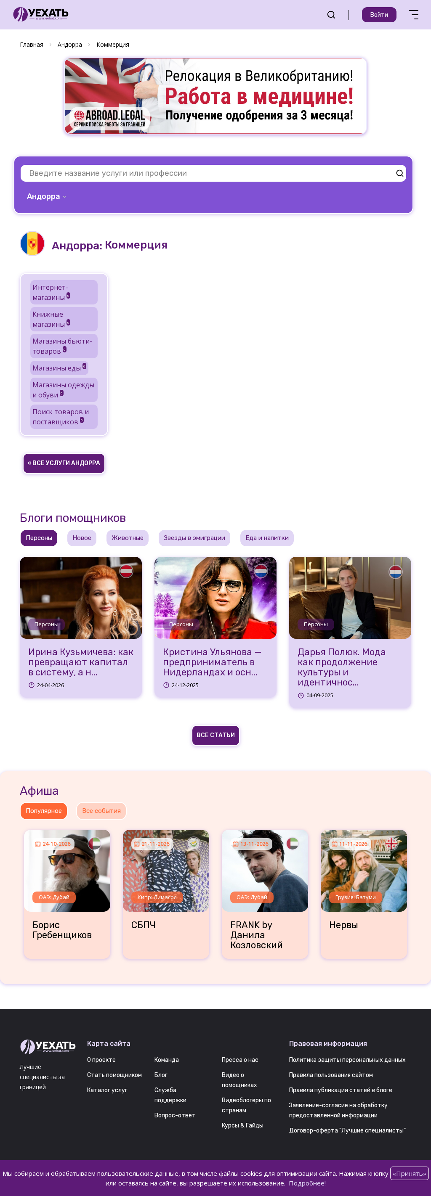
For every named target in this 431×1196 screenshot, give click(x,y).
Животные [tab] (128, 538)
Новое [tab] (81, 538)
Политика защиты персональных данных (347, 1060)
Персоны (47, 624)
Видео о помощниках (239, 1080)
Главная (31, 44)
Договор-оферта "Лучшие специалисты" (347, 1130)
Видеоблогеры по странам (246, 1105)
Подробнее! (307, 1183)
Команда (166, 1060)
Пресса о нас (240, 1060)
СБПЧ (143, 925)
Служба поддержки (170, 1095)
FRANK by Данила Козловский (256, 935)
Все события (101, 811)
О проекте (101, 1060)
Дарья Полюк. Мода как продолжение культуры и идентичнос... (342, 667)
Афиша (39, 791)
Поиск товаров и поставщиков (60, 416)
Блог (161, 1075)
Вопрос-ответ (175, 1115)
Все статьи (216, 735)
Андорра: (77, 245)
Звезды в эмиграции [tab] (194, 538)
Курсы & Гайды (242, 1125)
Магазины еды (58, 368)
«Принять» (409, 1173)
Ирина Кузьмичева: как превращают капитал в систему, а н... (80, 662)
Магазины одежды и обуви (63, 390)
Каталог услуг (107, 1090)
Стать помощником (114, 1075)
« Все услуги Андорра (64, 463)
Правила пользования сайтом (331, 1075)
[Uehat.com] (47, 1047)
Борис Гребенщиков (62, 930)
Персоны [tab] (39, 538)
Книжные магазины (50, 319)
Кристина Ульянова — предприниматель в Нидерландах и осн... (212, 662)
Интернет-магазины (50, 292)
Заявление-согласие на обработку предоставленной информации (338, 1110)
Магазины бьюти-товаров (62, 346)
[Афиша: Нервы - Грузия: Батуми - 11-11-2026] (364, 867)
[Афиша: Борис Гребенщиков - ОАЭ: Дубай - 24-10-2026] (67, 867)
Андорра (70, 44)
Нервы (343, 925)
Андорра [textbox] (43, 196)
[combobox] (47, 196)
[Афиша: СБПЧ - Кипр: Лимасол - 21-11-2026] (166, 867)
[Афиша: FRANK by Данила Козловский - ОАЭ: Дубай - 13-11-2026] (265, 867)
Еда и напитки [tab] (267, 538)
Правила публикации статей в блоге (340, 1090)
